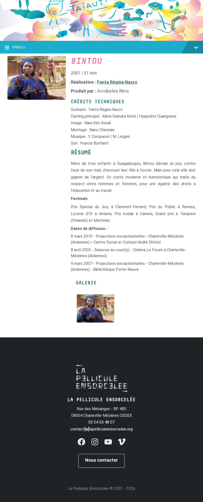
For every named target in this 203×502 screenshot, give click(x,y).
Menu (18, 47)
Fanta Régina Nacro (117, 82)
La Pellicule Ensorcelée (88, 488)
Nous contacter (101, 460)
